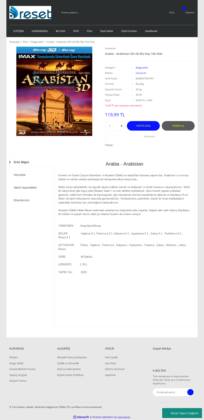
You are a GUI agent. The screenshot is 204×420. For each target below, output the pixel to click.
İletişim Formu (17, 380)
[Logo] (30, 12)
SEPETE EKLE (143, 125)
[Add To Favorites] (106, 136)
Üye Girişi (110, 363)
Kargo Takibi (16, 363)
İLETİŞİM (18, 31)
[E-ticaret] (101, 417)
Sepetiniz (110, 375)
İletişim (13, 357)
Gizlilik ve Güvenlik (68, 363)
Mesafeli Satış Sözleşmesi (72, 357)
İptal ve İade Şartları (69, 369)
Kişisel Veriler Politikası (70, 375)
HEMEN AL (178, 125)
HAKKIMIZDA (40, 31)
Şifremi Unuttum (115, 369)
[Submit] (190, 392)
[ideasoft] (81, 417)
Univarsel (110, 48)
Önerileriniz (21, 200)
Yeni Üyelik (111, 357)
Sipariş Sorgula (18, 375)
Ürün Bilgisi (21, 162)
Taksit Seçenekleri (25, 187)
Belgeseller (142, 67)
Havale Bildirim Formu (22, 369)
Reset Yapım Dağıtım (185, 413)
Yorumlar (20, 175)
